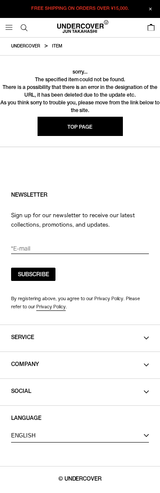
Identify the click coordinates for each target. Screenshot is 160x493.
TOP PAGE (80, 127)
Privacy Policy (51, 306)
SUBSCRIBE (33, 275)
